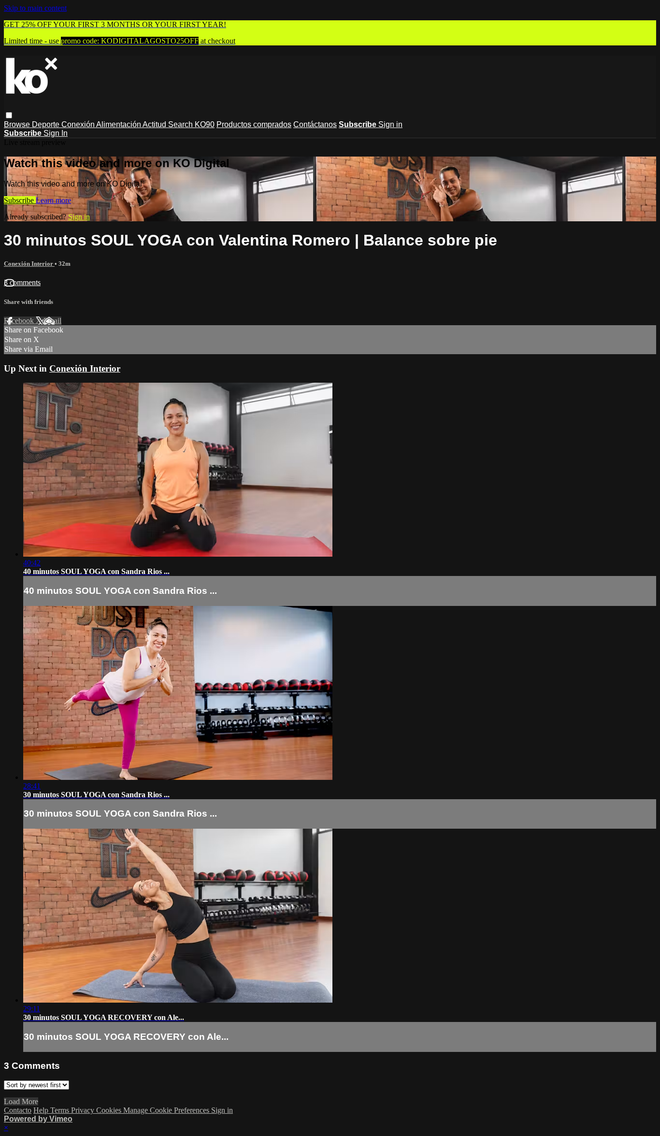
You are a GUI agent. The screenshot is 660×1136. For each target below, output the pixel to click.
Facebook (20, 320)
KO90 (205, 124)
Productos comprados (253, 124)
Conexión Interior (29, 263)
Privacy (83, 1110)
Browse (18, 124)
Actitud (155, 124)
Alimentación (119, 124)
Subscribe (20, 200)
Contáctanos (315, 124)
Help (41, 1110)
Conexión (78, 124)
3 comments (22, 282)
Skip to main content (35, 8)
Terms (60, 1110)
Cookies (109, 1110)
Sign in (390, 124)
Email (52, 320)
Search (181, 124)
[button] (9, 115)
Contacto (17, 1110)
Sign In (55, 133)
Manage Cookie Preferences (167, 1110)
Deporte (46, 124)
